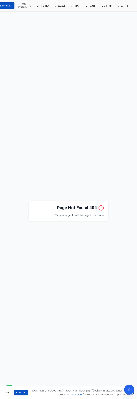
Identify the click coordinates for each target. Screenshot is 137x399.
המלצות (60, 6)
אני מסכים (21, 392)
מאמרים (90, 6)
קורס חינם (43, 6)
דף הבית (123, 6)
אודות (75, 6)
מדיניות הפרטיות (74, 394)
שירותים (107, 6)
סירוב (7, 392)
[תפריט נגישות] (129, 390)
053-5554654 (22, 5)
